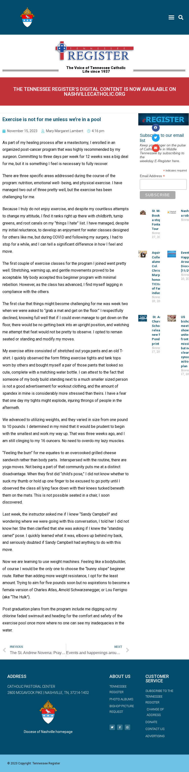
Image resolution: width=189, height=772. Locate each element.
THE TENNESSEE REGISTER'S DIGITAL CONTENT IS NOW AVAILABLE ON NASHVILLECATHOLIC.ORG (94, 91)
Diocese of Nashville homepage (48, 732)
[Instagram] (127, 727)
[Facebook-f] (120, 727)
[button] (171, 17)
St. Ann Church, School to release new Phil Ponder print (159, 330)
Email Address (152, 176)
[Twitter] (112, 727)
